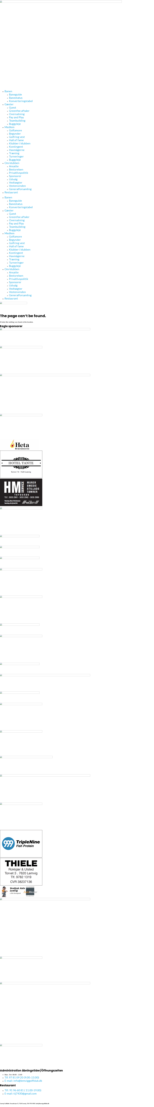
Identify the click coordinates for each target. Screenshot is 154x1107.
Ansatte (14, 166)
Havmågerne (16, 149)
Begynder (15, 133)
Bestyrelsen (16, 169)
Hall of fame (16, 140)
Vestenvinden (17, 185)
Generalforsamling (20, 189)
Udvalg (13, 179)
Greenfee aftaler (19, 110)
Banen (8, 91)
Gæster (9, 104)
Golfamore (15, 130)
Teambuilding (17, 120)
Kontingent (16, 146)
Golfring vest (17, 136)
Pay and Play (16, 117)
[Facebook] (1, 1098)
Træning (14, 153)
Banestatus (15, 97)
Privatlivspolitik (18, 172)
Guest (12, 107)
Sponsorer (15, 176)
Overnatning (17, 114)
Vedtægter (15, 182)
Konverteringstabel (21, 101)
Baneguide (15, 94)
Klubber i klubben (19, 143)
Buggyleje (15, 123)
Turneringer (16, 156)
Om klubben (12, 163)
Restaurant (11, 192)
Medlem (9, 127)
